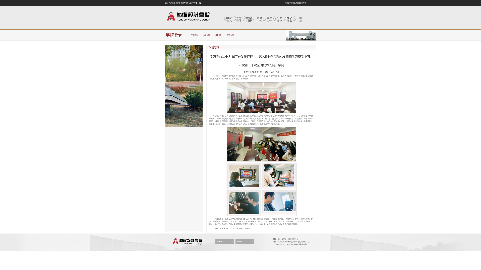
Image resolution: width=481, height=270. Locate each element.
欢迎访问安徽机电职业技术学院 (295, 3)
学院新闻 (194, 35)
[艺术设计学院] (188, 17)
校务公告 (230, 35)
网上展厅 (218, 35)
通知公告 (206, 35)
